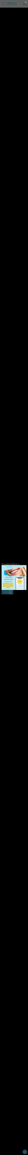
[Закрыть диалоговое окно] (25, 2)
